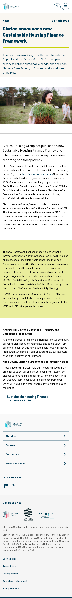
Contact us (12, 454)
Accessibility (9, 566)
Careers (10, 445)
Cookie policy (9, 558)
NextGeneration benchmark (37, 174)
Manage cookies (11, 588)
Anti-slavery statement (15, 581)
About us (11, 436)
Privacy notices (10, 573)
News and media (15, 463)
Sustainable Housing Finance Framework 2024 (27, 398)
